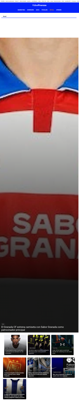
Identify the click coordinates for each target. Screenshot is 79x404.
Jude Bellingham (34, 1)
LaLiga (51, 1)
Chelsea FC (17, 1)
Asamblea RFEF (68, 1)
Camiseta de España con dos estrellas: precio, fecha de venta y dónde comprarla (14, 374)
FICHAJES (44, 10)
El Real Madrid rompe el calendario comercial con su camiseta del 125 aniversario (14, 352)
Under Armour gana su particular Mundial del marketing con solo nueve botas (62, 352)
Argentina (29, 1)
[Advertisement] (39, 28)
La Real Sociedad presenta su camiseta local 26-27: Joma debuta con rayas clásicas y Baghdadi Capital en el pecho (14, 396)
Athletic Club (44, 1)
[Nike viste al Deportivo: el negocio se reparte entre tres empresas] (63, 367)
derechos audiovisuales (10, 1)
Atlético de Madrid (23, 1)
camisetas (6, 392)
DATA (37, 10)
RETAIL (52, 10)
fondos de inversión (57, 1)
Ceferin (63, 1)
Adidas (39, 1)
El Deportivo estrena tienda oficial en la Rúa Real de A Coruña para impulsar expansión (39, 374)
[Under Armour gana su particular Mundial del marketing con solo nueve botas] (62, 345)
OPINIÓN (58, 10)
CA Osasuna (73, 1)
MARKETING (21, 10)
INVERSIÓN (30, 10)
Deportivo (30, 370)
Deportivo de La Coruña (57, 372)
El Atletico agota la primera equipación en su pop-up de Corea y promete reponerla (39, 352)
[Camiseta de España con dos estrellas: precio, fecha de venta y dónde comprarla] (14, 367)
